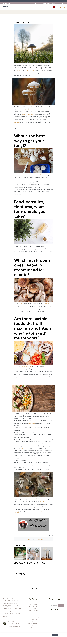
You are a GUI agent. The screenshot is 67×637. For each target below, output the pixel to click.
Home (5, 11)
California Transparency (33, 617)
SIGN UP (61, 605)
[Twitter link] (53, 610)
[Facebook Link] (49, 535)
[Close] (65, 635)
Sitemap (33, 625)
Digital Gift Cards (33, 604)
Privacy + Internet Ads (33, 612)
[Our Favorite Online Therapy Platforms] (33, 553)
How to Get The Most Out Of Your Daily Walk (20, 564)
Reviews (44, 3)
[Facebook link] (51, 610)
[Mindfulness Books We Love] (47, 553)
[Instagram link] (57, 610)
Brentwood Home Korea (33, 623)
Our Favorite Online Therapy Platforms (32, 563)
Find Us (63, 3)
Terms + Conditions (33, 610)
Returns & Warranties (33, 606)
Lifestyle (48, 3)
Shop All (59, 3)
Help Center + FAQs (33, 602)
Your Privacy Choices (32, 614)
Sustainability (54, 3)
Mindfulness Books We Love (46, 563)
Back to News (34, 588)
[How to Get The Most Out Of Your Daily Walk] (20, 553)
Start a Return (33, 608)
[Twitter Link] (51, 535)
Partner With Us (33, 621)
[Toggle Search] (61, 7)
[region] (33, 635)
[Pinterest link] (55, 610)
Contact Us (33, 627)
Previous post (40, 539)
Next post (28, 539)
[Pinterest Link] (52, 535)
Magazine (9, 11)
